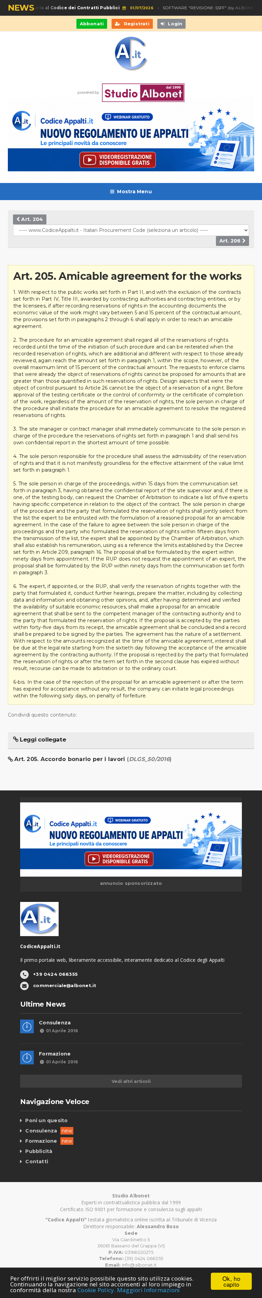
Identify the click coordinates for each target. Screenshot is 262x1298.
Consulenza (55, 1023)
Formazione (55, 1054)
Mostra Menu (134, 191)
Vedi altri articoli (131, 1081)
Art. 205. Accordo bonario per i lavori (93, 759)
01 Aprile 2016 (62, 1030)
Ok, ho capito (231, 1281)
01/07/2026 (135, 8)
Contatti (36, 1161)
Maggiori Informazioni (148, 1290)
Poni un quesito (46, 1120)
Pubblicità (38, 1151)
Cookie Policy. (96, 1290)
